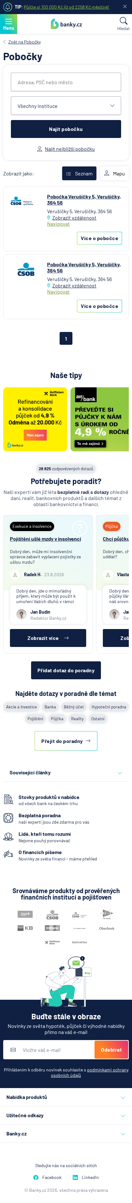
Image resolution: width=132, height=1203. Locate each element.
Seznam (84, 173)
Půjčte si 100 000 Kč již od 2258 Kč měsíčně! (66, 7)
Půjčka (57, 718)
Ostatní (97, 718)
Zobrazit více (43, 638)
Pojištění (35, 718)
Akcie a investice (21, 706)
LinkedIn (90, 1177)
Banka (50, 706)
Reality (77, 718)
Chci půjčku (116, 539)
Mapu (119, 173)
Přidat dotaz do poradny (66, 670)
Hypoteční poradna (109, 706)
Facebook (52, 1177)
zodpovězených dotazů (66, 468)
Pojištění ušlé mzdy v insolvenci (45, 539)
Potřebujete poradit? (66, 481)
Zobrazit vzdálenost (74, 217)
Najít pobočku (66, 129)
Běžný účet (74, 706)
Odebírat (111, 1049)
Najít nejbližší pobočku (70, 149)
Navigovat (58, 224)
